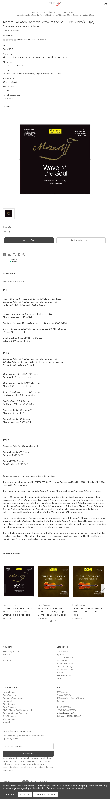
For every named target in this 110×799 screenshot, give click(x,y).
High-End (61, 654)
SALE (59, 678)
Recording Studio (11, 651)
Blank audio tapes (65, 663)
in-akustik (7, 701)
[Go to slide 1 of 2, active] (51, 621)
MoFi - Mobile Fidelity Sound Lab (17, 710)
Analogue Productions (13, 698)
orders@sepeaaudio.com (68, 713)
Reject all (25, 794)
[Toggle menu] (4, 4)
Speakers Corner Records (15, 713)
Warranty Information (13, 281)
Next (103, 588)
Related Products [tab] (11, 553)
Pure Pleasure (9, 707)
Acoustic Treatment (66, 669)
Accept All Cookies (45, 794)
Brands (60, 672)
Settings (10, 794)
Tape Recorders (64, 651)
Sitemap (7, 660)
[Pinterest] (23, 255)
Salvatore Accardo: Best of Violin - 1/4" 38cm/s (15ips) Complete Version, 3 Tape (52, 611)
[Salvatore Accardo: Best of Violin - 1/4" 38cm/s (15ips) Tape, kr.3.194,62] (88, 581)
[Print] (14, 255)
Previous (4, 588)
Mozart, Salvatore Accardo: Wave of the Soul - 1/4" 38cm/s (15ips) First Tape (18, 611)
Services (7, 654)
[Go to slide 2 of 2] (56, 621)
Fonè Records (9, 695)
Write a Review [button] (39, 40)
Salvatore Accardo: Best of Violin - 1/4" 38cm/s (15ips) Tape (87, 611)
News (5, 657)
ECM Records (9, 704)
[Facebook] (4, 255)
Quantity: (7, 227)
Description (9, 273)
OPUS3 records (10, 716)
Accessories (62, 660)
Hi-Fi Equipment (64, 675)
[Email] (9, 255)
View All (6, 722)
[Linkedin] (19, 255)
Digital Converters (65, 657)
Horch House (9, 692)
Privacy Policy (78, 788)
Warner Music (9, 719)
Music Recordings (65, 666)
